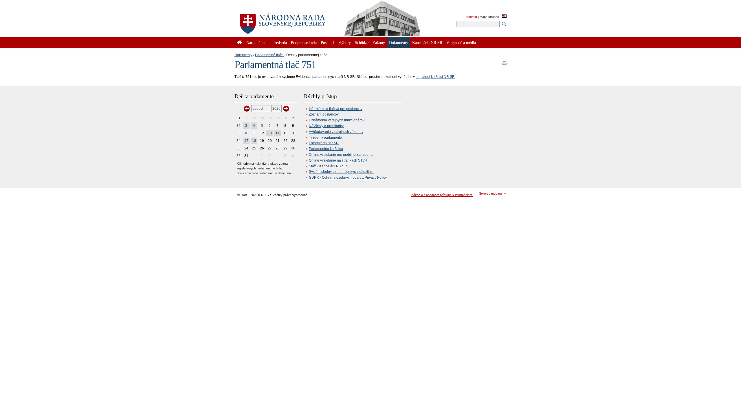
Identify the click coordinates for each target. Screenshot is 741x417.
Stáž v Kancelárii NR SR (328, 166)
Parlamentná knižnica (326, 149)
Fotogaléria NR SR (324, 143)
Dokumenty (243, 55)
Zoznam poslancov (324, 114)
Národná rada (257, 42)
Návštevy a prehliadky (326, 126)
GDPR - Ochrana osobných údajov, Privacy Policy (348, 177)
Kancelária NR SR (427, 42)
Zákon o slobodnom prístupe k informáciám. (442, 195)
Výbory (344, 42)
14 (278, 133)
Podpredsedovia (304, 42)
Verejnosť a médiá (461, 42)
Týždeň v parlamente (325, 138)
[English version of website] (504, 16)
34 (238, 141)
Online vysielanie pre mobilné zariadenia (341, 155)
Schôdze (361, 42)
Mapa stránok (489, 17)
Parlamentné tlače (269, 55)
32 (238, 126)
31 (238, 118)
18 (254, 141)
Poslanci (327, 42)
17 (246, 141)
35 (238, 148)
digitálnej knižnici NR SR (435, 77)
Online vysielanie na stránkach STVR (338, 160)
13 (270, 133)
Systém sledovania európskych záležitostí (341, 172)
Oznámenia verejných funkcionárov (336, 120)
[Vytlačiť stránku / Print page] (504, 61)
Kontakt (471, 17)
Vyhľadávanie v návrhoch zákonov (336, 132)
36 (238, 156)
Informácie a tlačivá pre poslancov (335, 109)
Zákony (379, 42)
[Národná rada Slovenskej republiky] (301, 20)
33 (238, 133)
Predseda (279, 42)
